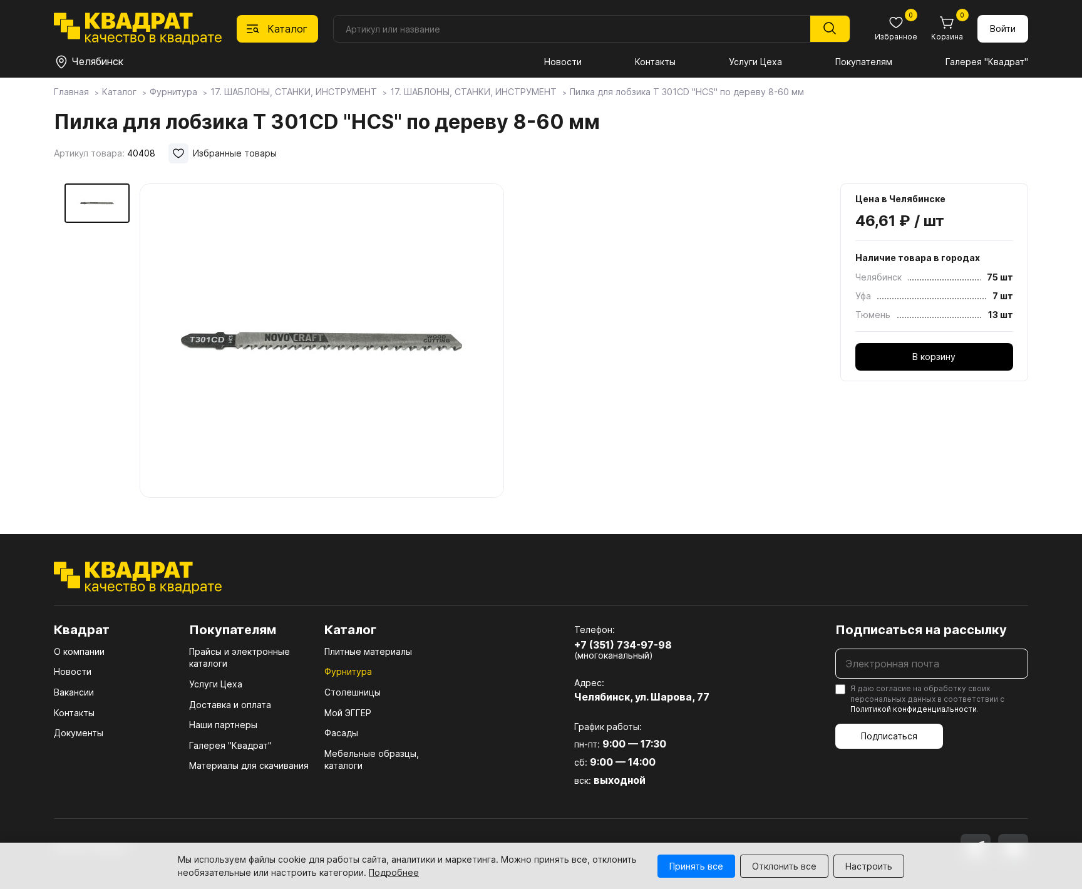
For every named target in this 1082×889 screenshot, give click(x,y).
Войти (1003, 28)
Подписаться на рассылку (921, 629)
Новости (563, 61)
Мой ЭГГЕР (347, 712)
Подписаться (889, 736)
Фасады (341, 732)
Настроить (868, 866)
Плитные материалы (368, 651)
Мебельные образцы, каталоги (371, 759)
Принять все (696, 866)
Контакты (655, 61)
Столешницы (352, 692)
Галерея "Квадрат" (986, 61)
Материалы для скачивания (249, 765)
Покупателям (863, 61)
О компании (79, 651)
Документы (78, 732)
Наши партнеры (223, 724)
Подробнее (394, 872)
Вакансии (74, 692)
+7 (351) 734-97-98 (623, 644)
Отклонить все (784, 866)
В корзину (934, 356)
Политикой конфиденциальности (913, 709)
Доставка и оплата (230, 704)
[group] (322, 340)
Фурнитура (348, 671)
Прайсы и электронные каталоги (239, 657)
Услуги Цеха (755, 61)
